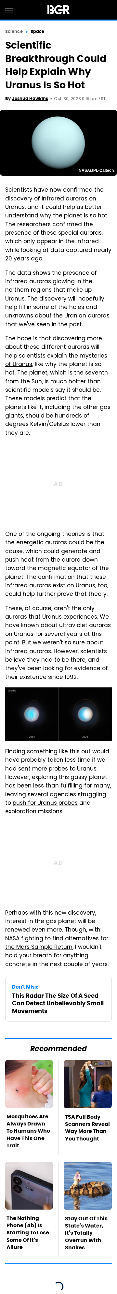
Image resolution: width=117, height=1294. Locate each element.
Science (14, 31)
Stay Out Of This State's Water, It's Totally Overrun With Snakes (86, 1233)
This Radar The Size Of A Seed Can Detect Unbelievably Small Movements (58, 1003)
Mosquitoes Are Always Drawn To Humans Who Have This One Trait (28, 1131)
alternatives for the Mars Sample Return (56, 943)
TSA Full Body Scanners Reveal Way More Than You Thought (87, 1127)
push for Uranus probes (45, 803)
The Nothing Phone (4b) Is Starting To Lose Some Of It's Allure (27, 1233)
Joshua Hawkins (30, 98)
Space (38, 31)
